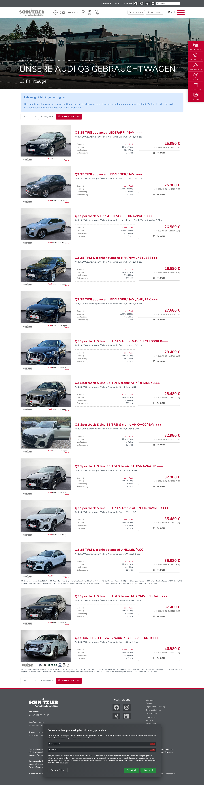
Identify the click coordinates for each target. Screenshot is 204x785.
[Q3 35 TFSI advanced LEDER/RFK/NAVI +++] (46, 143)
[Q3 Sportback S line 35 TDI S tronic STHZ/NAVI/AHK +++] (46, 477)
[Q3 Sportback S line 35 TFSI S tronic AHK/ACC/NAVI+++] (46, 435)
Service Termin (196, 89)
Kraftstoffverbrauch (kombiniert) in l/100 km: (85, 581)
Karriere (196, 99)
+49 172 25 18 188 (123, 3)
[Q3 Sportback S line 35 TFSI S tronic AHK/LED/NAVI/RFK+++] (46, 518)
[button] (29, 117)
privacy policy (64, 763)
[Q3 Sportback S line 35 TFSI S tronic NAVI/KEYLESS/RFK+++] (46, 352)
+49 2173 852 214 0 (41, 735)
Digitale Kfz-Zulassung (155, 706)
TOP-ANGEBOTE (196, 59)
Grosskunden (151, 713)
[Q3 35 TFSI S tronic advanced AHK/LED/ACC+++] (46, 560)
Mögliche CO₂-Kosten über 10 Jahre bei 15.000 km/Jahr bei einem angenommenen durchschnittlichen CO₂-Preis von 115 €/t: (65, 583)
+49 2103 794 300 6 (41, 725)
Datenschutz (170, 773)
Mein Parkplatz (156, 12)
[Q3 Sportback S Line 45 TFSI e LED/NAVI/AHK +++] (46, 227)
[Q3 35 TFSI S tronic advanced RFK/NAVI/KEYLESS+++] (46, 268)
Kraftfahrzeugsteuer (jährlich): (115, 581)
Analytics (54, 750)
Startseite (150, 700)
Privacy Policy (57, 770)
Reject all (131, 770)
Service (149, 703)
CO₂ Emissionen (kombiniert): (31, 581)
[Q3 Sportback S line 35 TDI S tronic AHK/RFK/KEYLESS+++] (46, 393)
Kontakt (196, 79)
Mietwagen (150, 717)
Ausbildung (151, 723)
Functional (55, 744)
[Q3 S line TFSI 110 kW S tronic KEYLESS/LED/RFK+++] (46, 648)
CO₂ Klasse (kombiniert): (58, 581)
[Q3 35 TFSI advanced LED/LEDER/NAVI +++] (46, 185)
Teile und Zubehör (153, 710)
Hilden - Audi (127, 144)
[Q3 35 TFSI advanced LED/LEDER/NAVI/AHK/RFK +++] (46, 310)
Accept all (148, 770)
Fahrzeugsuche (195, 49)
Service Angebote (195, 69)
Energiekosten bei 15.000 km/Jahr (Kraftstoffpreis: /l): (152, 581)
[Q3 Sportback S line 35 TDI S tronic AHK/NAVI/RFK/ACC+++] (46, 607)
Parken (161, 153)
